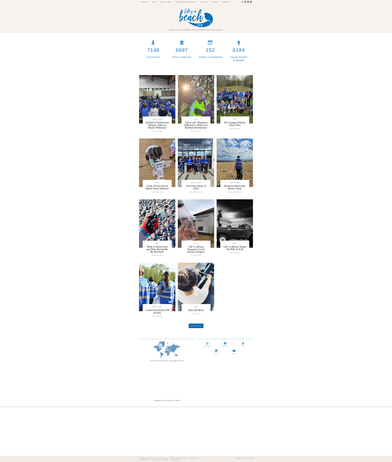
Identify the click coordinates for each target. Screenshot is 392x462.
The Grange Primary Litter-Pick (235, 124)
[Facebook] (245, 2)
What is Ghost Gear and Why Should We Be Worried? (157, 249)
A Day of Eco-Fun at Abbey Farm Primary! (157, 187)
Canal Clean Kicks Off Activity (157, 311)
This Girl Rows (196, 310)
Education (204, 2)
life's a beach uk (151, 458)
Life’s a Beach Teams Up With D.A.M (234, 248)
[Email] (251, 2)
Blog (155, 2)
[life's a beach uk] (196, 15)
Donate (215, 2)
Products (226, 2)
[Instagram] (242, 2)
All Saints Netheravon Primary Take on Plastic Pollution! (157, 125)
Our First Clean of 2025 (196, 187)
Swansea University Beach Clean (234, 187)
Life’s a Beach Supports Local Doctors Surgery (196, 249)
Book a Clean (166, 2)
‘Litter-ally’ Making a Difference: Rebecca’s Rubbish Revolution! (196, 125)
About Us (145, 2)
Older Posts (196, 326)
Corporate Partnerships (185, 2)
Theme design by (244, 458)
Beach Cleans (157, 119)
